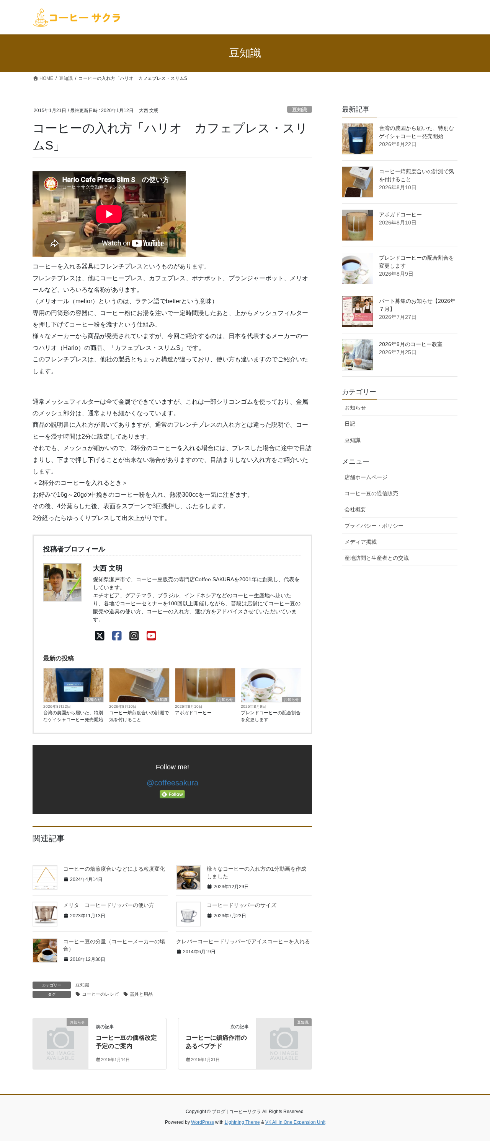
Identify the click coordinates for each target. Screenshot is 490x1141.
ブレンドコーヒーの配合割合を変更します (271, 716)
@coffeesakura (172, 783)
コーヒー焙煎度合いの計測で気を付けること (139, 716)
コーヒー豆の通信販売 (371, 493)
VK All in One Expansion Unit (295, 1122)
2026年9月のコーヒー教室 (411, 344)
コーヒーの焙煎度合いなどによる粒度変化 (114, 869)
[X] (99, 636)
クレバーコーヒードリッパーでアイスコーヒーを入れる (243, 941)
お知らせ (93, 699)
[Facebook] (117, 636)
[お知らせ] (60, 1034)
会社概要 (355, 509)
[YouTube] (151, 636)
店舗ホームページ (366, 477)
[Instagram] (134, 636)
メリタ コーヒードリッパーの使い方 (108, 905)
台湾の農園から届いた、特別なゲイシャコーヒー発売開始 (73, 716)
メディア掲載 (361, 542)
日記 (350, 424)
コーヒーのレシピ (100, 994)
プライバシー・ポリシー (374, 526)
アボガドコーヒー (193, 712)
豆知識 (299, 109)
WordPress (202, 1122)
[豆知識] (284, 1034)
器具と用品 (141, 994)
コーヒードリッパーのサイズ (241, 905)
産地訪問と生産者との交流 (377, 558)
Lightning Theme (242, 1122)
